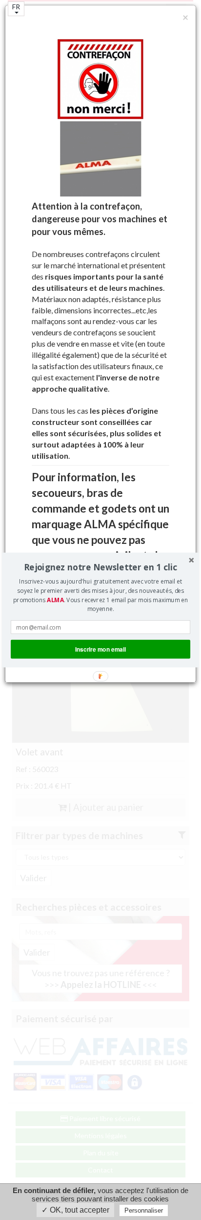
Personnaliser (143, 1210)
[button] (100, 567)
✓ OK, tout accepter (75, 1210)
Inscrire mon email (100, 649)
